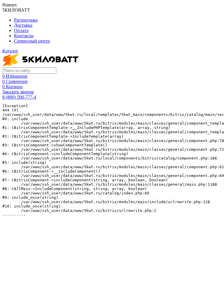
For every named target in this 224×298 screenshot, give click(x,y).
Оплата (21, 30)
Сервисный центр (32, 40)
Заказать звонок (18, 91)
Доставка (23, 25)
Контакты (24, 35)
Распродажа (26, 19)
